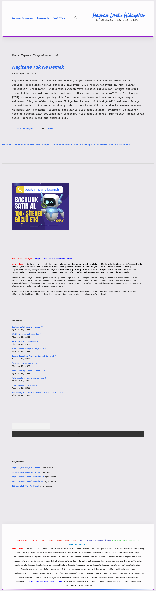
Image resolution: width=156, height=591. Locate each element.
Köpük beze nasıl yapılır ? (26, 334)
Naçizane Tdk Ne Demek (38, 67)
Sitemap (124, 144)
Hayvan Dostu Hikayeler (118, 15)
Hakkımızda (43, 18)
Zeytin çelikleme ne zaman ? (27, 327)
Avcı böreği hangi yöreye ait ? (29, 349)
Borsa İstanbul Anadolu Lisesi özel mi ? (34, 356)
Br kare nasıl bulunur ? (25, 342)
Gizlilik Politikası (22, 18)
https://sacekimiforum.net (21, 144)
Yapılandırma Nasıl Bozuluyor (28, 477)
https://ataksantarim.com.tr (62, 144)
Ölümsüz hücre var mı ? (24, 364)
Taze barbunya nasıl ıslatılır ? (29, 371)
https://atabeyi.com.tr (101, 144)
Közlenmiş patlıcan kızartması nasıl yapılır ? (37, 393)
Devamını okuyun (26, 129)
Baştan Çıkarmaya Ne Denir (26, 468)
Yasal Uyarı (59, 18)
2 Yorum (49, 129)
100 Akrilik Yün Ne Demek (25, 486)
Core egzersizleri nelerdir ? (28, 385)
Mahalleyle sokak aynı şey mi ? (29, 378)
